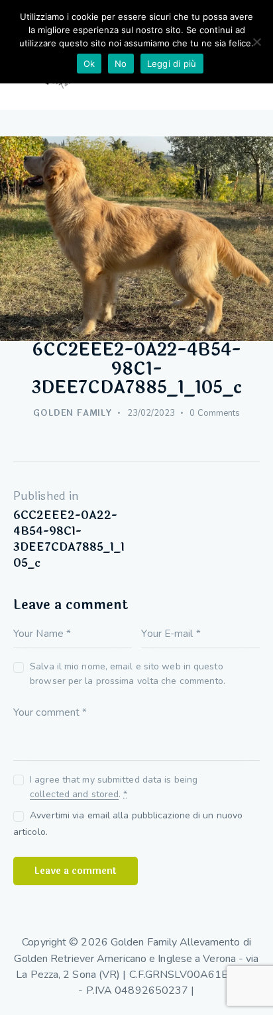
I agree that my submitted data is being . (113, 786)
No (121, 63)
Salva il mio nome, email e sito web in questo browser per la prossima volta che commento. (127, 673)
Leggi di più (172, 63)
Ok (89, 63)
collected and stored (74, 795)
